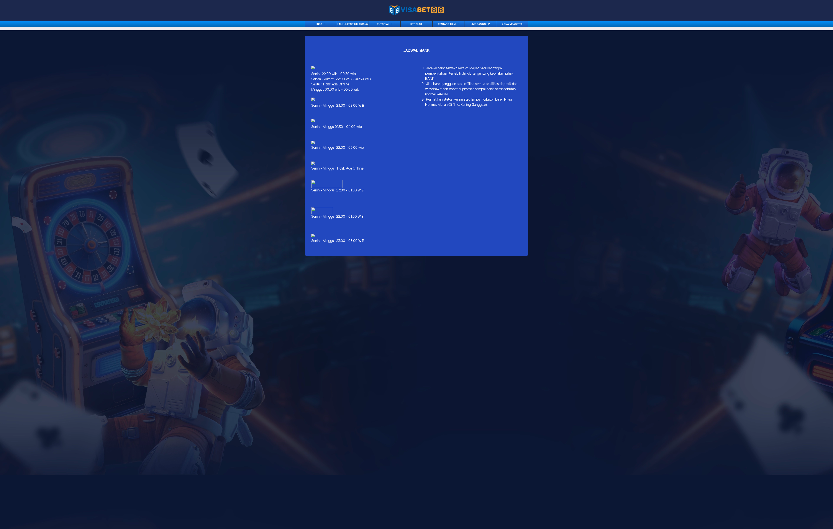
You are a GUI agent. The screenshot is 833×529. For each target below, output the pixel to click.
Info (319, 24)
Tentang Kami (447, 24)
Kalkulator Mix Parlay (352, 24)
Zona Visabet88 (512, 24)
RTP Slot (416, 24)
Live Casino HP (480, 24)
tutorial (383, 24)
